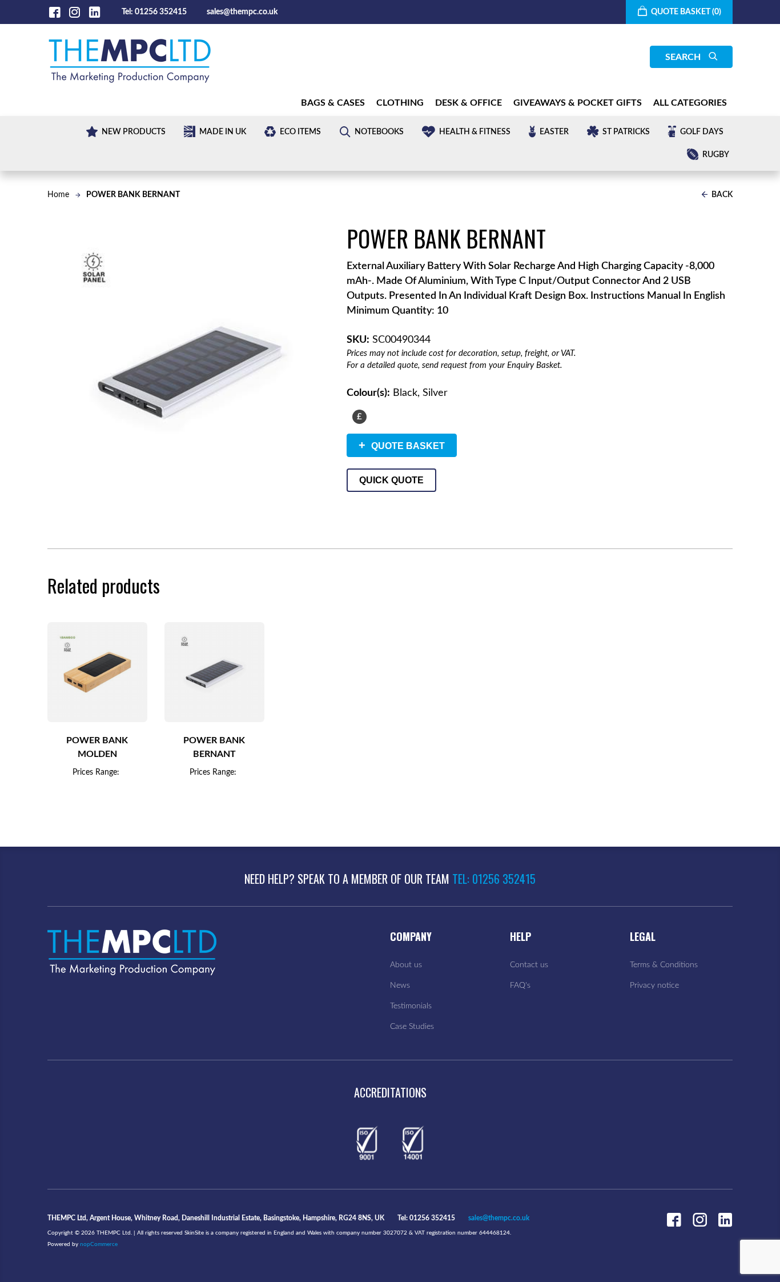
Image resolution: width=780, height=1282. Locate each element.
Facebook (54, 12)
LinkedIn (94, 12)
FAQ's (520, 985)
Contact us (529, 965)
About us (406, 965)
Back (721, 195)
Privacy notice (654, 985)
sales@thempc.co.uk (242, 12)
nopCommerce (99, 1244)
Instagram (74, 12)
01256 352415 (161, 12)
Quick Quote (391, 480)
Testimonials (411, 1006)
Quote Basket (402, 445)
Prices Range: (96, 772)
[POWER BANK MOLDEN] (97, 672)
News (400, 985)
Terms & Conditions (664, 965)
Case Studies (412, 1027)
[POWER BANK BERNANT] (214, 672)
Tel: (127, 12)
